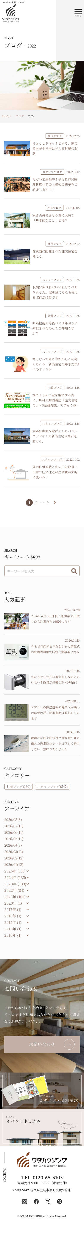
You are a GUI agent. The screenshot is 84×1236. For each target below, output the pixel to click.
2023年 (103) (15, 883)
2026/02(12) (14, 858)
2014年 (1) (13, 928)
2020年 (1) (13, 903)
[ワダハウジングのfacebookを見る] (36, 1201)
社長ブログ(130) (18, 786)
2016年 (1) (12, 915)
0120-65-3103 (48, 1177)
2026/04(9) (13, 845)
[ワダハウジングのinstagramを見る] (24, 1201)
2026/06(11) (13, 832)
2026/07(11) (13, 826)
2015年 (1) (12, 922)
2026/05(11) (13, 838)
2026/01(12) (13, 864)
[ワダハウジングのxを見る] (47, 1201)
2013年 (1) (13, 935)
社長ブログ (55, 136)
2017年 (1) (12, 909)
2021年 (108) (15, 896)
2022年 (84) (14, 890)
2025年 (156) (15, 871)
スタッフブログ (52, 172)
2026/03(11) (13, 851)
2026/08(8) (13, 819)
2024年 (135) (15, 877)
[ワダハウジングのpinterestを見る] (59, 1201)
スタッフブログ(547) (52, 786)
